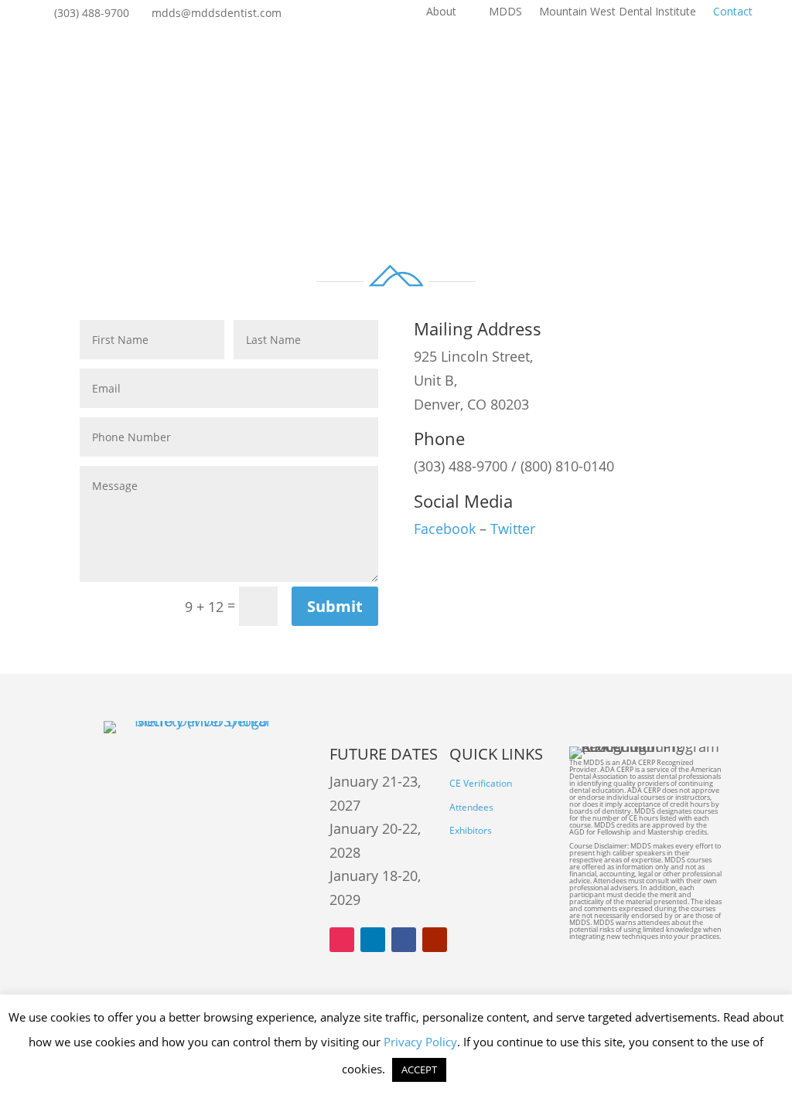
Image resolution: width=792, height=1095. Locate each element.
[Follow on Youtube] (434, 939)
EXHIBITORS (388, 64)
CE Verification (480, 783)
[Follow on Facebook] (403, 939)
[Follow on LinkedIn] (372, 939)
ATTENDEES (279, 64)
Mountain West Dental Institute (617, 12)
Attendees (471, 807)
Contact (733, 12)
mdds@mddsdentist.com (217, 13)
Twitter (512, 528)
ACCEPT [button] (419, 1069)
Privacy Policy (420, 1041)
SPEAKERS (491, 64)
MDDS (505, 12)
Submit (335, 606)
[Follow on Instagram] (341, 939)
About (441, 12)
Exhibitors (470, 830)
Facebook (445, 528)
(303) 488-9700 (91, 13)
